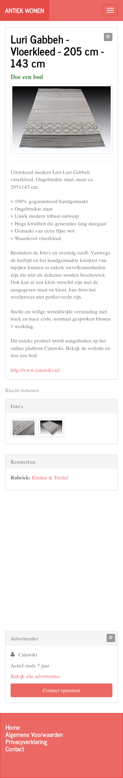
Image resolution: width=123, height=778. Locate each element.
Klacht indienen (22, 390)
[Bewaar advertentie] (108, 37)
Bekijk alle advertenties (35, 676)
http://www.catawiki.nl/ (35, 369)
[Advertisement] (61, 562)
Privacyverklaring (26, 741)
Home (12, 727)
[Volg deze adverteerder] (111, 638)
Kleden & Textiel (50, 477)
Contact (14, 748)
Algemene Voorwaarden (34, 734)
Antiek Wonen (24, 10)
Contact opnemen (61, 690)
